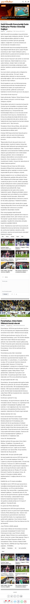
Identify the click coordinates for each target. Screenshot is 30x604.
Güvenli (12, 236)
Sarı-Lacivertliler (22, 548)
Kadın (17, 236)
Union (3, 551)
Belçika (3, 548)
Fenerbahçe (10, 548)
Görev (7, 236)
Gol (15, 548)
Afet (3, 236)
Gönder (5, 294)
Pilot (22, 236)
